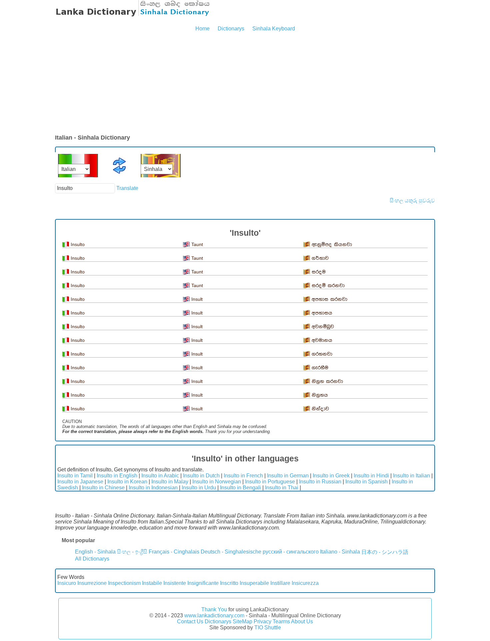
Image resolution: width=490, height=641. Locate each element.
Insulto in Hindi (371, 475)
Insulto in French (243, 475)
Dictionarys (231, 28)
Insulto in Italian (411, 475)
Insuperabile (254, 583)
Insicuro (66, 583)
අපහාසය (322, 313)
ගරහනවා (322, 354)
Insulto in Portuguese (270, 481)
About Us (302, 621)
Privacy (262, 621)
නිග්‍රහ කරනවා (327, 381)
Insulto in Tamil (75, 475)
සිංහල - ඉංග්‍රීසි (132, 552)
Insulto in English (117, 475)
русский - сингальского (291, 552)
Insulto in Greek (331, 475)
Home (202, 28)
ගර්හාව (320, 258)
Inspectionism (124, 583)
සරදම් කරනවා (328, 285)
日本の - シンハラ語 (384, 552)
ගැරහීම (320, 368)
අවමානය (322, 340)
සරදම (319, 272)
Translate (127, 188)
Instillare (280, 583)
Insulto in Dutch (201, 475)
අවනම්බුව (323, 327)
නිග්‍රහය (320, 395)
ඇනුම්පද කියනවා (332, 244)
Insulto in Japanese (80, 481)
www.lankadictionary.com (214, 615)
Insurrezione (92, 583)
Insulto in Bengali (240, 487)
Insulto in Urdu (199, 487)
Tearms (281, 621)
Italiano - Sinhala (340, 552)
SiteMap (242, 621)
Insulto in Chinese (103, 487)
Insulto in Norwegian (216, 481)
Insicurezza (305, 583)
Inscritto (229, 583)
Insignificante (203, 583)
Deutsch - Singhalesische (231, 552)
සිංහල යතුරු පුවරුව (412, 200)
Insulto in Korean (127, 481)
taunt (197, 244)
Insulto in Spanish (366, 481)
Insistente (174, 583)
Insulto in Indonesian (153, 487)
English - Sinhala (95, 552)
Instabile (152, 583)
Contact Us (190, 621)
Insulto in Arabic (160, 475)
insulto (78, 244)
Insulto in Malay (169, 481)
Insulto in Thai (281, 487)
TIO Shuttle (267, 627)
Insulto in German (288, 475)
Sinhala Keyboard (273, 28)
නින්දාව (320, 409)
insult (197, 299)
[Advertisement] (245, 83)
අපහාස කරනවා (329, 299)
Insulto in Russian (320, 481)
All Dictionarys (92, 559)
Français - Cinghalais (174, 552)
